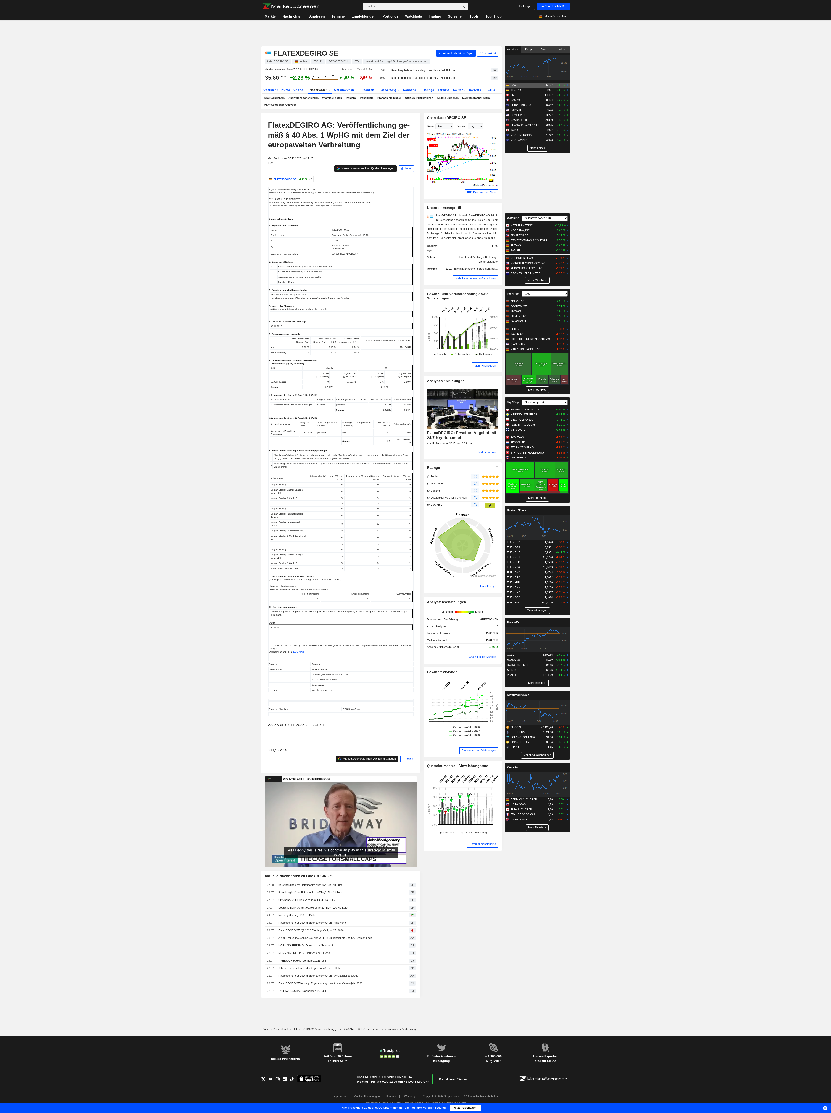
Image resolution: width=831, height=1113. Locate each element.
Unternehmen (344, 90)
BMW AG (516, 245)
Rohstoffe (513, 622)
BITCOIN (516, 727)
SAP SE (515, 250)
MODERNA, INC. (520, 230)
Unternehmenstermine (483, 844)
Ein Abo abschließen (553, 6)
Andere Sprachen (448, 98)
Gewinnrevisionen (442, 672)
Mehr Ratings (488, 586)
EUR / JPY (513, 602)
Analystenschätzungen (446, 602)
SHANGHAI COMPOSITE (525, 125)
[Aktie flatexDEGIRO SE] (310, 179)
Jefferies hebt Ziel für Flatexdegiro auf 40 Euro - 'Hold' (309, 968)
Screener (455, 16)
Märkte (270, 16)
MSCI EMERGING (521, 135)
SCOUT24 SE (519, 306)
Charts (298, 90)
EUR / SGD (513, 597)
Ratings (428, 90)
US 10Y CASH (519, 804)
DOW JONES (518, 115)
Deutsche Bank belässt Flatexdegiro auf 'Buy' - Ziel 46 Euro (313, 907)
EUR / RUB (513, 557)
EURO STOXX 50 (521, 105)
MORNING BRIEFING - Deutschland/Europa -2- (306, 945)
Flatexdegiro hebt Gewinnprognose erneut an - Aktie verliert (313, 922)
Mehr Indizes (537, 148)
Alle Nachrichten (274, 98)
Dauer (430, 126)
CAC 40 (515, 99)
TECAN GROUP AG (522, 447)
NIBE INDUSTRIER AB (524, 414)
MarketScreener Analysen (280, 104)
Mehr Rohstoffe (537, 682)
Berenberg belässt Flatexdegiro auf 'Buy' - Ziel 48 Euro (423, 70)
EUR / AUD (513, 582)
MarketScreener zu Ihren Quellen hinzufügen (367, 168)
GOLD (510, 654)
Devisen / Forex (516, 510)
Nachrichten (292, 16)
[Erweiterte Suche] (463, 6)
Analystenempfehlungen (303, 98)
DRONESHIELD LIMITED (525, 273)
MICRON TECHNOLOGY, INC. (528, 263)
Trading (435, 16)
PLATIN (511, 674)
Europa (529, 49)
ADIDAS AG (517, 301)
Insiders (351, 98)
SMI (513, 95)
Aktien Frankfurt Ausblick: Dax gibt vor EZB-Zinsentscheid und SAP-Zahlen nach (325, 937)
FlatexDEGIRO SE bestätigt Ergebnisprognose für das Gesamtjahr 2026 (320, 983)
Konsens (410, 90)
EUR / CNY (513, 587)
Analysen (317, 16)
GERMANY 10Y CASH (524, 799)
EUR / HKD (513, 592)
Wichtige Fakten (332, 98)
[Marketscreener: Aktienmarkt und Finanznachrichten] (290, 6)
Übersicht (270, 90)
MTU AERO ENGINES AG (525, 349)
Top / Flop (493, 16)
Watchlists (413, 16)
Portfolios (390, 16)
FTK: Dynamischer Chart (481, 192)
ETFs (491, 90)
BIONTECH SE (519, 235)
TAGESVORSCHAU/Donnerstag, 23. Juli (302, 960)
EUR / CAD (513, 577)
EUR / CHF (513, 552)
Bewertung (389, 90)
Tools (474, 16)
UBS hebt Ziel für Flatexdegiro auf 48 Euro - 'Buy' (306, 900)
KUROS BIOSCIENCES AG (526, 268)
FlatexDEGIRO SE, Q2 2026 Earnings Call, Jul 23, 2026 (311, 930)
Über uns (391, 1096)
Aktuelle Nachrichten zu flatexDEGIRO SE (300, 876)
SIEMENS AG (518, 316)
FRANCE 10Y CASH (523, 814)
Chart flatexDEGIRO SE (446, 118)
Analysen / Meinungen (446, 381)
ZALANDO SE (519, 321)
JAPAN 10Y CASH (521, 809)
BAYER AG (517, 334)
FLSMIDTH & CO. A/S (523, 424)
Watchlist (513, 218)
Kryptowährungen (518, 694)
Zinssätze (513, 767)
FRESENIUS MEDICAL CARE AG (530, 339)
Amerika (545, 49)
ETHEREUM (518, 732)
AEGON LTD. (518, 442)
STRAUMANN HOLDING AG (527, 452)
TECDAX (516, 90)
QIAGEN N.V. (518, 344)
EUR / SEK (513, 562)
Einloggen (526, 6)
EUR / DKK (513, 572)
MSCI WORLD (519, 140)
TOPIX (514, 130)
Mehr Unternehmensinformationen (476, 278)
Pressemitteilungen (389, 98)
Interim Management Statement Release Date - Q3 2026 (487, 268)
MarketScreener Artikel (476, 98)
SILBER (511, 669)
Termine (338, 16)
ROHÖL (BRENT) (517, 664)
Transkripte (366, 98)
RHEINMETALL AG (522, 258)
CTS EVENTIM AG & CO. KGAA (529, 240)
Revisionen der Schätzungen (479, 750)
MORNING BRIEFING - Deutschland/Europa (304, 953)
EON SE (515, 329)
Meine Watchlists (537, 280)
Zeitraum (462, 126)
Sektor (458, 90)
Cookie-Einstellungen (367, 1096)
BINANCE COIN (520, 742)
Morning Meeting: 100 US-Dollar (297, 915)
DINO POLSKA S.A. (522, 419)
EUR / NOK (513, 567)
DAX (513, 85)
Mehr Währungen (537, 610)
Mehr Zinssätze (537, 827)
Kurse (285, 90)
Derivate (475, 90)
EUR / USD (513, 542)
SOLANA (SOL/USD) (523, 737)
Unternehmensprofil (444, 208)
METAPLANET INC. (522, 225)
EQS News (298, 652)
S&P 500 (516, 110)
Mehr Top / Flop (537, 389)
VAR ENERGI (518, 457)
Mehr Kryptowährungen (537, 755)
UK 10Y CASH (519, 819)
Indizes (514, 49)
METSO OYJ (518, 429)
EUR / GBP (513, 547)
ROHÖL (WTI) (515, 659)
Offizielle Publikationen (419, 98)
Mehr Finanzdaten (485, 365)
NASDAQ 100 (519, 120)
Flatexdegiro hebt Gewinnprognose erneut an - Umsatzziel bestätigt (318, 975)
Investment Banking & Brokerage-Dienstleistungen (478, 259)
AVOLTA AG (517, 437)
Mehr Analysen (487, 452)
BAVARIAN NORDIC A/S (525, 409)
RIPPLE (515, 747)
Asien (561, 49)
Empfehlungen (363, 16)
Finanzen (368, 90)
